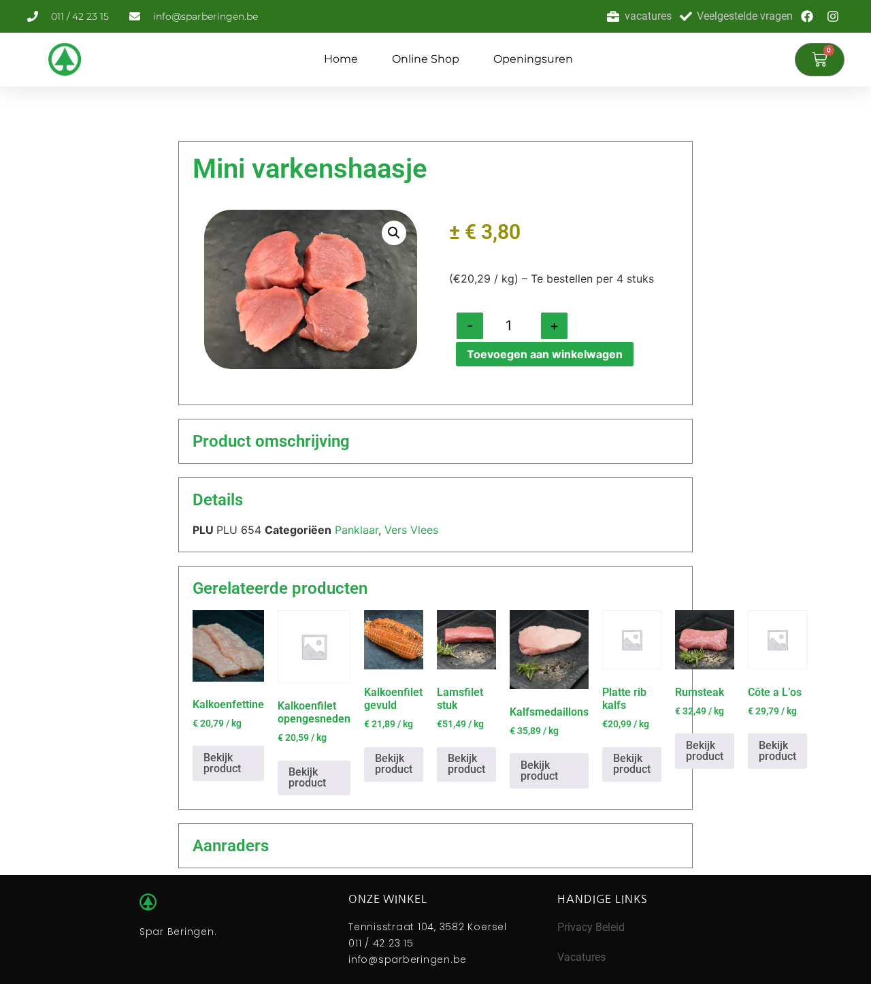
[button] (394, 233)
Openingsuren (533, 58)
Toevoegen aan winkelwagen (545, 354)
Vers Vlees (411, 530)
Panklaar (356, 530)
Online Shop (425, 58)
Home (341, 58)
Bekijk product (222, 763)
